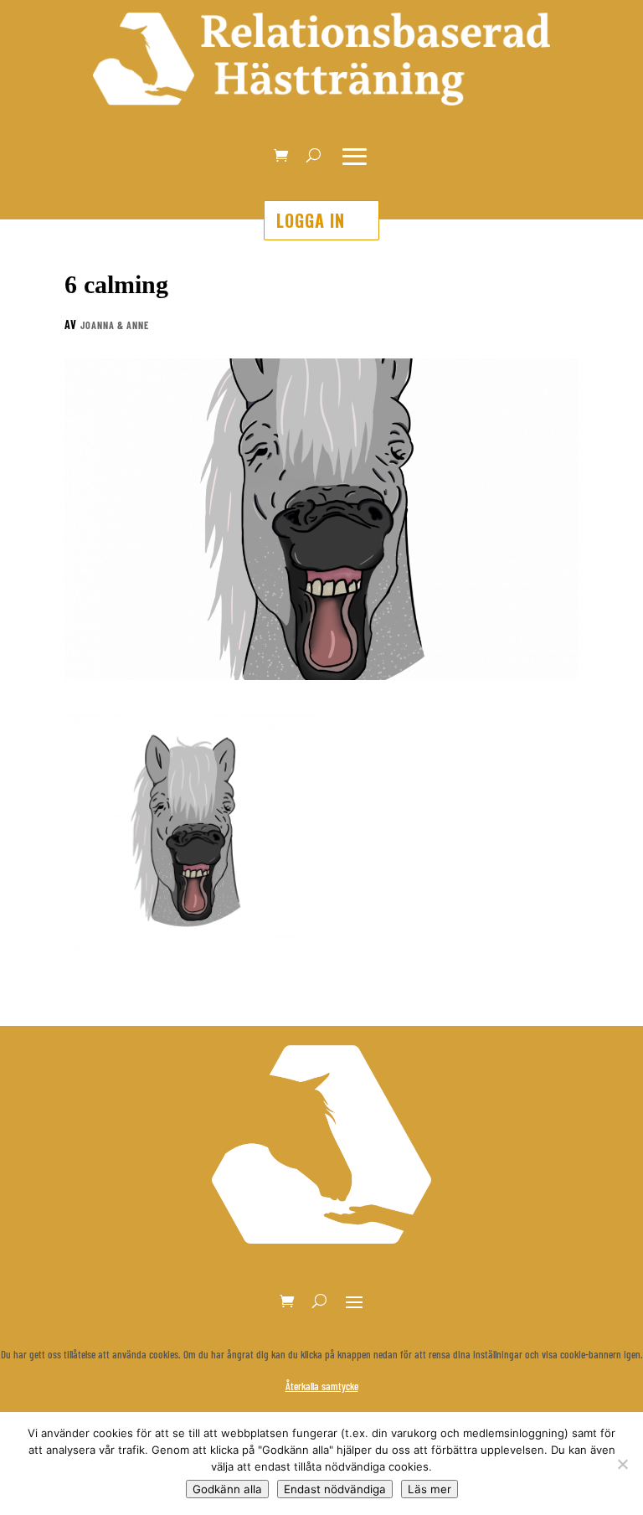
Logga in (310, 220)
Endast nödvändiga (335, 1489)
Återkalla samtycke (321, 1386)
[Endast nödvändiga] (622, 1464)
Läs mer (429, 1489)
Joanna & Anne (114, 325)
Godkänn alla (227, 1489)
